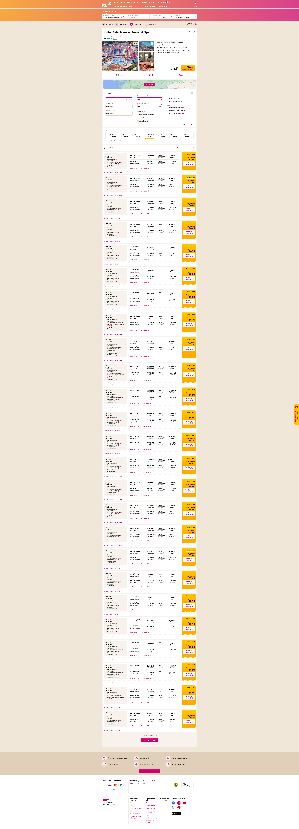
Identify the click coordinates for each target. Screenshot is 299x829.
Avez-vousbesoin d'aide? (190, 24)
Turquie (111, 36)
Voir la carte (149, 84)
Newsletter (154, 2)
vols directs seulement (146, 115)
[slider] (106, 97)
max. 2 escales (144, 121)
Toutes (105, 36)
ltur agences (145, 2)
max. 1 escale (143, 118)
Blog (159, 2)
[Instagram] (178, 804)
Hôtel (114, 11)
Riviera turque (118, 36)
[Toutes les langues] (168, 2)
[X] (173, 809)
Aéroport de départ (132, 15)
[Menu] (193, 784)
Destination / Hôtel (108, 15)
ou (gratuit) (127, 2)
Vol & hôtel (106, 11)
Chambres (177, 15)
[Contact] (196, 24)
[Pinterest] (178, 809)
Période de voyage (156, 15)
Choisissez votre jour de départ (114, 131)
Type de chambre (110, 110)
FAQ (164, 2)
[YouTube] (184, 804)
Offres (119, 75)
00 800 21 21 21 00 (137, 783)
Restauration (109, 103)
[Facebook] (173, 804)
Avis (181, 75)
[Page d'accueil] (106, 4)
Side (125, 36)
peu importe (143, 111)
